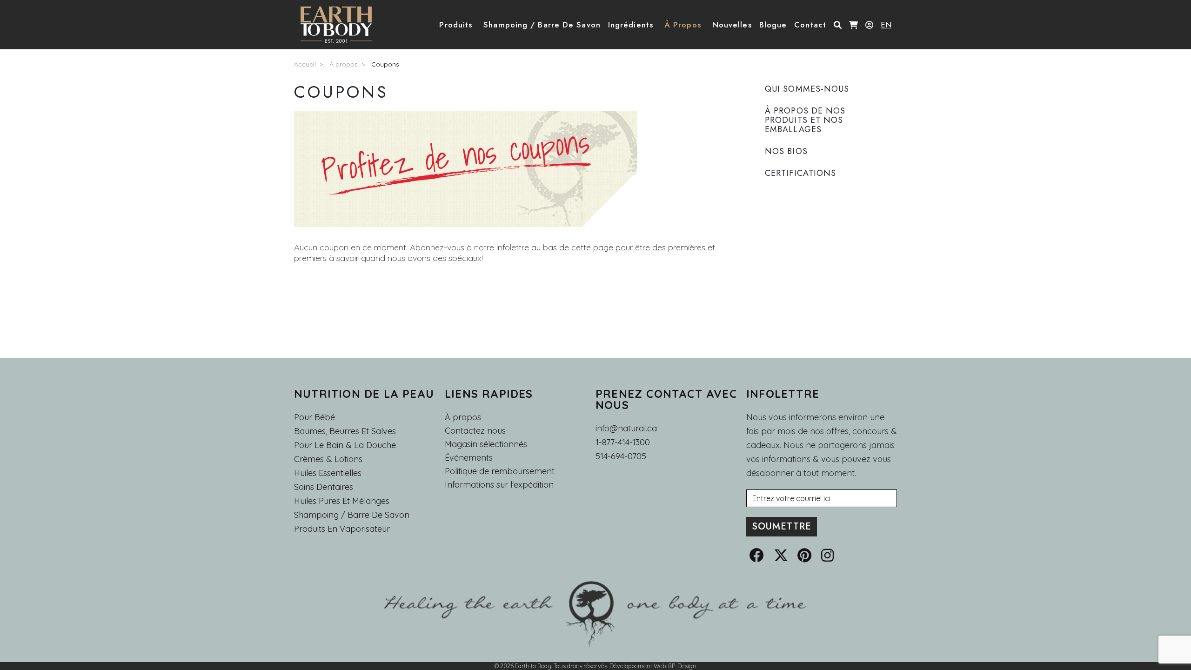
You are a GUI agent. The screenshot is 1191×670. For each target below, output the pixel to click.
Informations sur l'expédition (499, 485)
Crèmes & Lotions (328, 459)
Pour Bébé (314, 417)
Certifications (800, 173)
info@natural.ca (626, 428)
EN (886, 24)
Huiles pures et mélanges (341, 501)
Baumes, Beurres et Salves (345, 431)
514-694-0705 (621, 456)
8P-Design (682, 666)
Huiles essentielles (327, 473)
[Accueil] (340, 24)
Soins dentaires (323, 487)
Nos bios (786, 151)
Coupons (385, 64)
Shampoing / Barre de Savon (351, 514)
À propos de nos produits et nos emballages (805, 120)
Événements (469, 458)
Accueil (305, 64)
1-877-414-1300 (623, 442)
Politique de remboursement (500, 471)
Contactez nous (475, 431)
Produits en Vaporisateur (342, 528)
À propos (343, 64)
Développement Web (637, 666)
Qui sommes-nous (807, 89)
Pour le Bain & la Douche (345, 445)
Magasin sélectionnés (486, 444)
